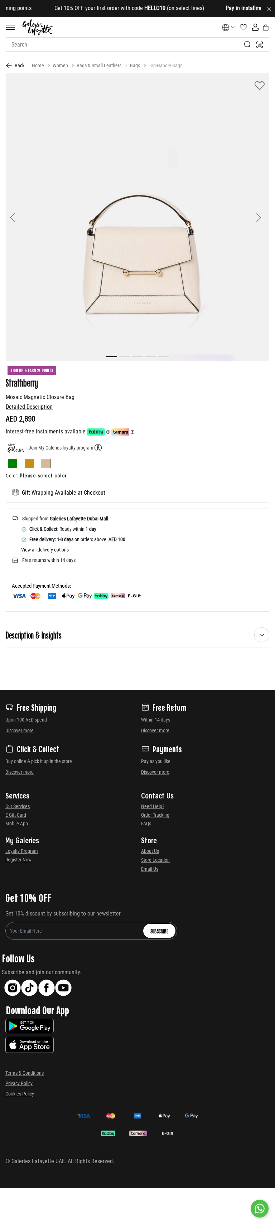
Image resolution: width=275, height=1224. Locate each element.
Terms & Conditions (24, 1073)
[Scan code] (259, 44)
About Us (150, 851)
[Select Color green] (15, 465)
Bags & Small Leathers (99, 65)
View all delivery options (45, 550)
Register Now (18, 860)
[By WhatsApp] (260, 1209)
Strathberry (22, 382)
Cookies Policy (19, 1094)
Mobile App (16, 823)
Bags (135, 65)
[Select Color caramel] (32, 465)
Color (12, 476)
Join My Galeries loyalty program (61, 448)
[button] (25, 217)
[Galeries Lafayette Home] (38, 27)
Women (60, 65)
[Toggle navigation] (10, 27)
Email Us (149, 869)
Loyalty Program (21, 851)
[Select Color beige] (46, 465)
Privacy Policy (19, 1083)
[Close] (268, 8)
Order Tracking (155, 815)
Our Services (17, 806)
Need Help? (152, 806)
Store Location (155, 860)
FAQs (146, 823)
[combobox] (137, 44)
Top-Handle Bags (165, 65)
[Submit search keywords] (247, 44)
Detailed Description (29, 406)
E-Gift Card (15, 815)
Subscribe (159, 930)
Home (38, 65)
